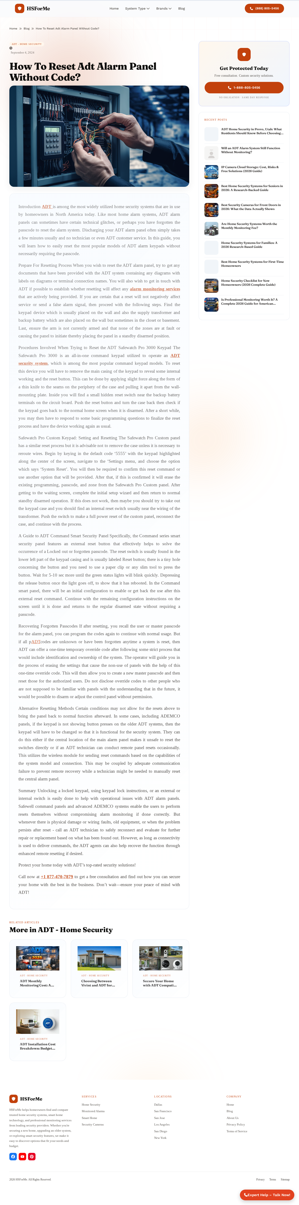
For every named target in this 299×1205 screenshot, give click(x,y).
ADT (35, 641)
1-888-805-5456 (247, 87)
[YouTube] (22, 1156)
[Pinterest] (32, 1156)
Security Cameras (93, 1124)
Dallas (158, 1104)
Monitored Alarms (93, 1111)
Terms (272, 1179)
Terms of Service (237, 1131)
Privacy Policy (236, 1124)
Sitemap (285, 1179)
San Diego (160, 1131)
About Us (232, 1118)
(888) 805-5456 (267, 8)
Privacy (260, 1179)
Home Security (91, 1104)
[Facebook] (13, 1156)
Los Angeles (162, 1124)
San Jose (159, 1118)
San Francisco (163, 1111)
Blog (181, 8)
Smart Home (89, 1118)
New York (160, 1138)
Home (114, 8)
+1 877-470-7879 (57, 876)
